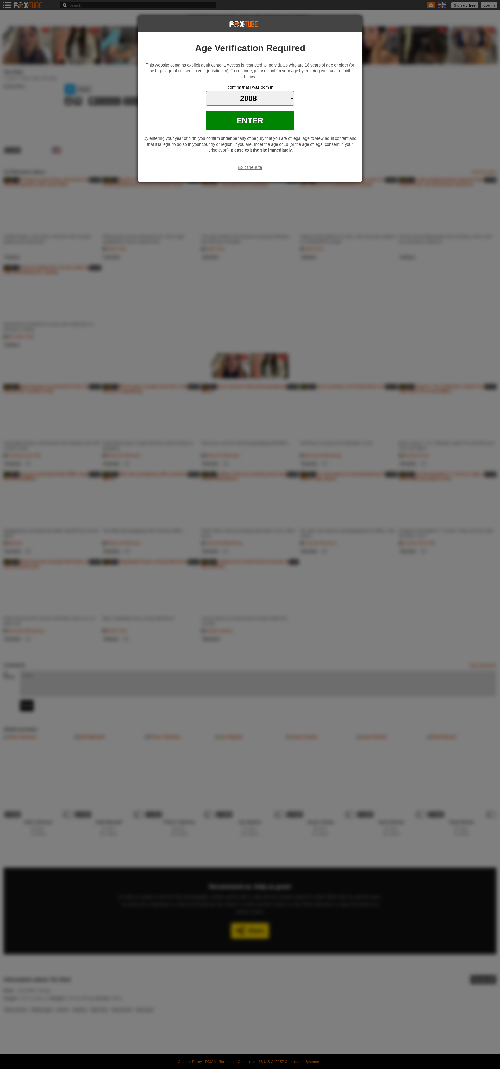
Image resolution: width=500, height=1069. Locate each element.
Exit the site (250, 167)
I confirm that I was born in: (250, 87)
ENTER (250, 120)
